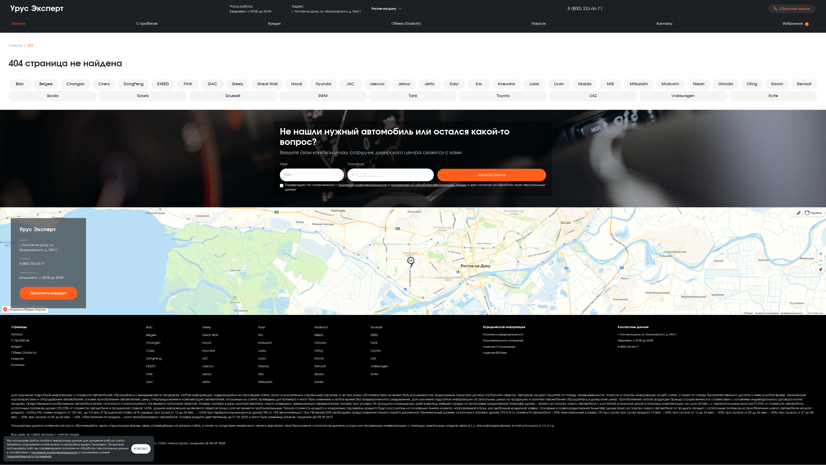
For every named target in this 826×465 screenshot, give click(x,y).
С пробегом (146, 23)
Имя (283, 164)
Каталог (19, 23)
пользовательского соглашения (29, 456)
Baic (20, 84)
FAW (188, 84)
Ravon (777, 84)
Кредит (274, 23)
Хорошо (141, 448)
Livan (559, 84)
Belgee (46, 84)
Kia (479, 84)
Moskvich (670, 84)
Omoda (725, 84)
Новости (539, 23)
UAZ (593, 96)
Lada (534, 84)
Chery (104, 84)
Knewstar (506, 84)
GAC (212, 84)
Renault (804, 84)
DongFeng (133, 84)
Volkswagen (683, 96)
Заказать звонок (492, 175)
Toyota (503, 96)
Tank (413, 96)
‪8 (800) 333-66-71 (585, 9)
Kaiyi (454, 84)
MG (610, 84)
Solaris (143, 96)
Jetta (429, 84)
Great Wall (267, 84)
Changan (75, 84)
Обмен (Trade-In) (406, 23)
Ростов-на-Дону (383, 8)
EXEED (163, 84)
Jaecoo (377, 84)
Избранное (795, 23)
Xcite (773, 96)
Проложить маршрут (48, 293)
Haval (296, 84)
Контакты (664, 23)
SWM (323, 96)
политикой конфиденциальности (362, 185)
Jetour (404, 84)
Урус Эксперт (36, 8)
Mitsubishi (639, 84)
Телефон (355, 164)
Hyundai (323, 84)
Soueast (232, 96)
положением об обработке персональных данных (429, 185)
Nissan (698, 84)
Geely (237, 84)
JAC (350, 84)
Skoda (53, 96)
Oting (752, 84)
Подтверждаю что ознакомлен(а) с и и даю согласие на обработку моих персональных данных (415, 187)
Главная (15, 45)
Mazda (584, 84)
